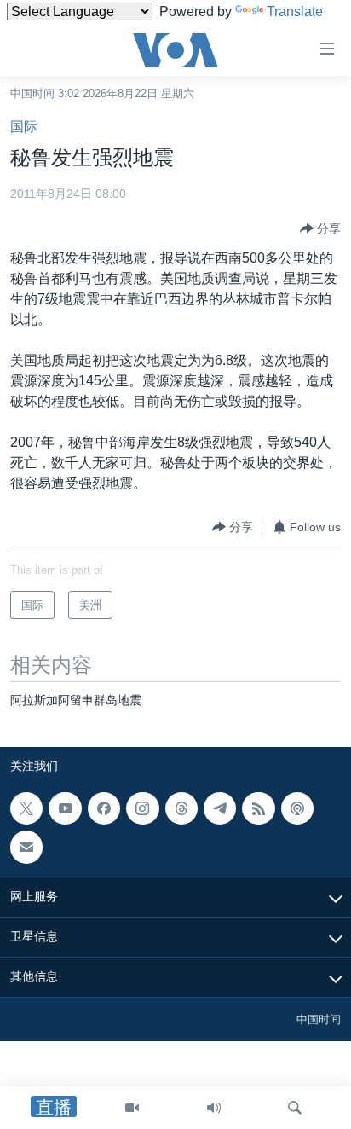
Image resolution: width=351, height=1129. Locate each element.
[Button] (320, 228)
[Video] (132, 1107)
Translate (295, 11)
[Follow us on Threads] (181, 808)
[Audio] (213, 1107)
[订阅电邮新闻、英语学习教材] (26, 847)
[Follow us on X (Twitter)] (26, 808)
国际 (23, 126)
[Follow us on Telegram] (220, 808)
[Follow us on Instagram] (142, 808)
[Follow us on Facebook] (104, 808)
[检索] (294, 1107)
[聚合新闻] (258, 808)
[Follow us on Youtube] (65, 808)
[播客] (297, 808)
